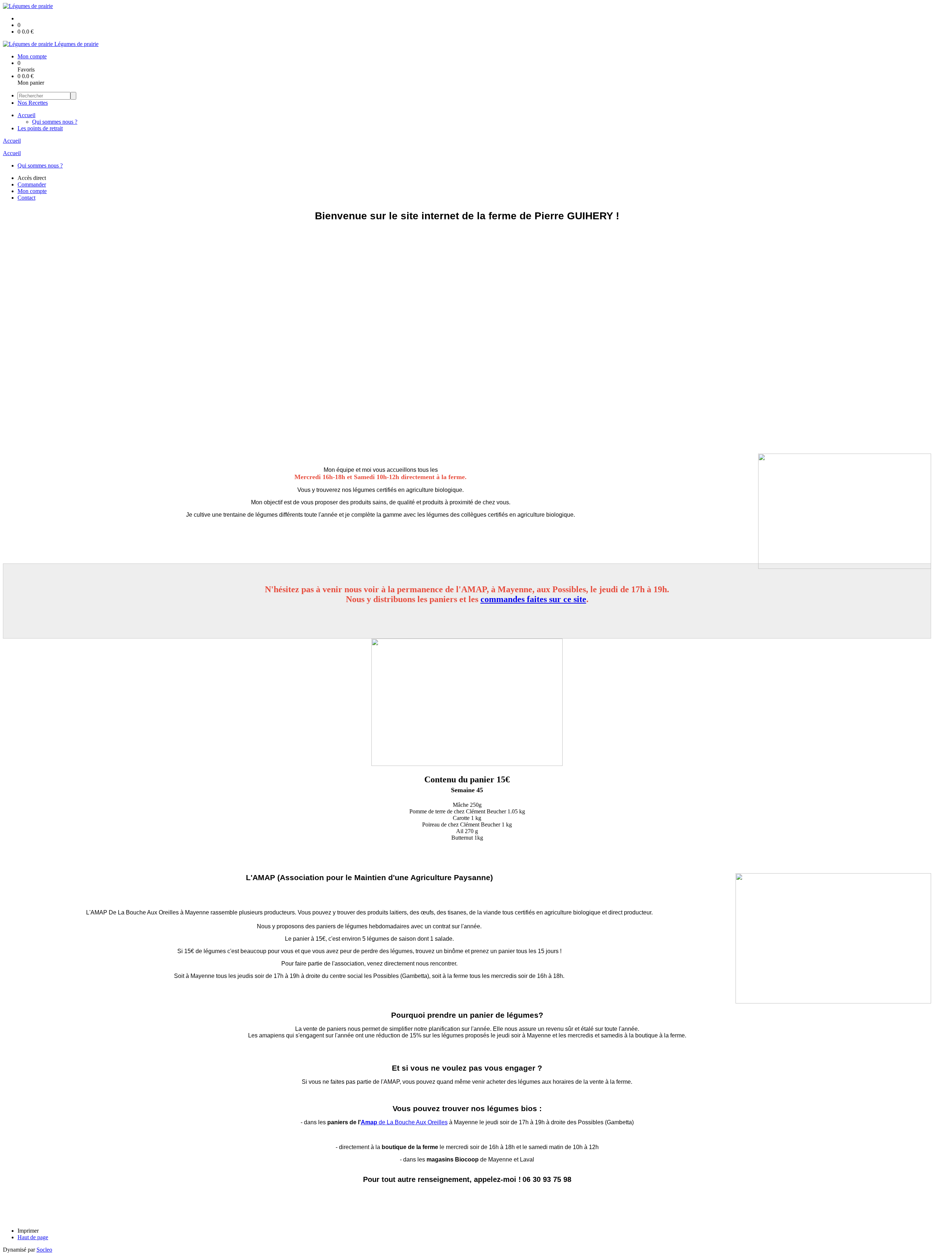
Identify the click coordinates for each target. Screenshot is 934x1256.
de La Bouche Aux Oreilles (413, 1122)
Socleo (44, 1250)
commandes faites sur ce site (533, 599)
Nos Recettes (33, 103)
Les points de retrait (40, 128)
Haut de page (33, 1237)
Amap (369, 1122)
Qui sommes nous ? (54, 122)
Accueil (26, 115)
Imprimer (28, 1231)
